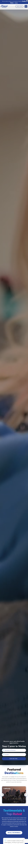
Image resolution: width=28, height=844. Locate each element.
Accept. (16, 2)
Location (7, 754)
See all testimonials (14, 832)
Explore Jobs (13, 758)
